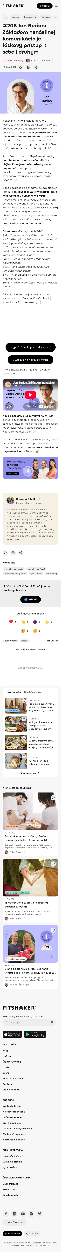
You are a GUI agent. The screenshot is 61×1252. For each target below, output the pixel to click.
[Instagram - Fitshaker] (14, 1214)
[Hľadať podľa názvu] (5, 17)
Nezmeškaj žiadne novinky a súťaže (23, 1016)
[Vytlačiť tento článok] (28, 67)
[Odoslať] (51, 1022)
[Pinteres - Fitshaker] (39, 1214)
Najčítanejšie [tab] (14, 692)
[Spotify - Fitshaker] (31, 1214)
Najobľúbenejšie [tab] (33, 692)
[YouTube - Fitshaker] (23, 1214)
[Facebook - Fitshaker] (6, 1214)
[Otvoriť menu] (56, 6)
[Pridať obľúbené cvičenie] (20, 67)
